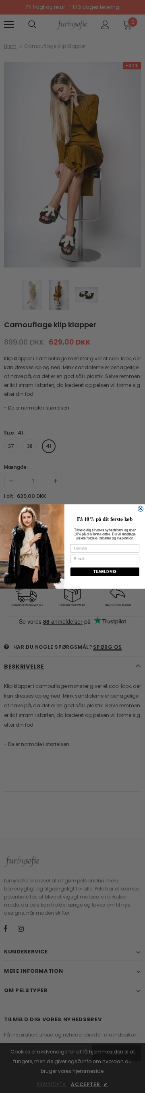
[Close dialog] (140, 508)
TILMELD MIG (104, 571)
